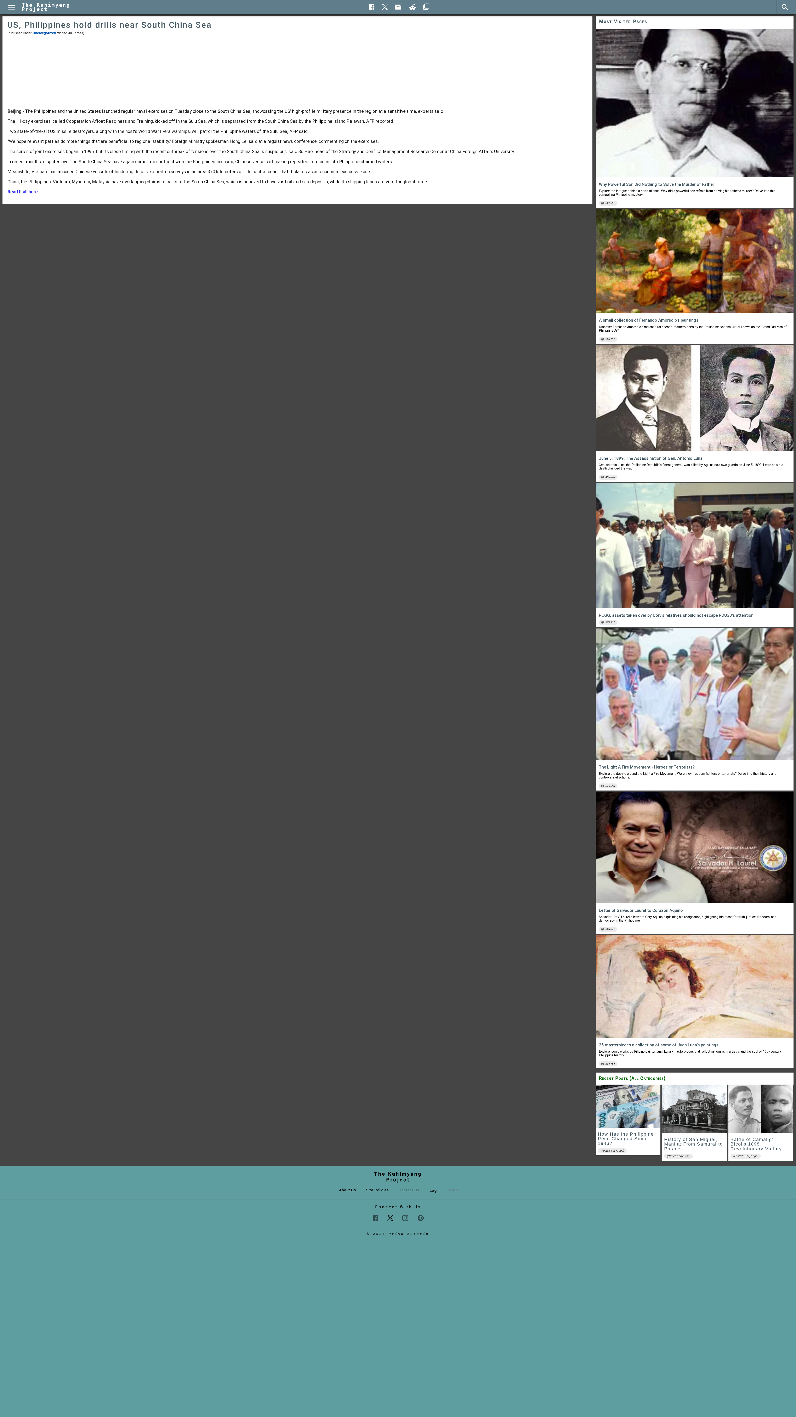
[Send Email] (398, 7)
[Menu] (11, 7)
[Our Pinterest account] (421, 1218)
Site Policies (377, 1190)
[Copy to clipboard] (412, 7)
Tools (453, 1190)
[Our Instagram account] (405, 1218)
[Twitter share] (385, 6)
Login (435, 1190)
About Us (347, 1190)
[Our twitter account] (390, 1217)
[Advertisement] (297, 72)
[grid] (695, 1124)
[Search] (785, 7)
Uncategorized (44, 33)
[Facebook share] (372, 7)
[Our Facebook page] (375, 1218)
